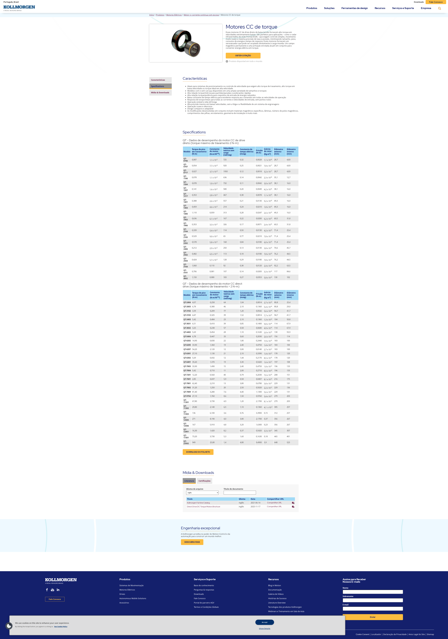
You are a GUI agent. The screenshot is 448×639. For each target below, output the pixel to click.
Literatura (189, 481)
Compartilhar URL (274, 503)
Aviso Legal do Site (417, 634)
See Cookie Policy (60, 626)
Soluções (329, 8)
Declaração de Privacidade (395, 634)
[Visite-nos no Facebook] (47, 590)
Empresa (426, 8)
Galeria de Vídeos (276, 594)
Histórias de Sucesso (277, 598)
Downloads (419, 2)
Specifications (157, 86)
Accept (265, 622)
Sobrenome (348, 596)
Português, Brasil (11, 2)
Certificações (204, 481)
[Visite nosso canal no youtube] (52, 590)
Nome (345, 588)
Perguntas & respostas (204, 589)
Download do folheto (198, 452)
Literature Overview (276, 602)
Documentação (275, 589)
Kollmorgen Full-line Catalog (198, 503)
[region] (177, 625)
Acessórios (124, 602)
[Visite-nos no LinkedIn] (59, 590)
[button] (9, 626)
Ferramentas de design (354, 8)
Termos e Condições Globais (206, 607)
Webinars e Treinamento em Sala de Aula (286, 611)
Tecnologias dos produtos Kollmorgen (285, 607)
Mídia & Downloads (160, 92)
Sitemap (430, 634)
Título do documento (233, 489)
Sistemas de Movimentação (131, 585)
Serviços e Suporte (403, 8)
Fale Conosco (436, 2)
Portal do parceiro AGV (204, 602)
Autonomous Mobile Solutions (132, 598)
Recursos (380, 8)
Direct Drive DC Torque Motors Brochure (203, 506)
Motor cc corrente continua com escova (201, 15)
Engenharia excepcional (200, 527)
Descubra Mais (192, 542)
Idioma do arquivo (194, 489)
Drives (122, 594)
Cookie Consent (362, 634)
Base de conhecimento (204, 585)
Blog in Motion (274, 585)
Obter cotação (243, 55)
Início (151, 15)
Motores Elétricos (174, 15)
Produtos (311, 8)
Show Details (264, 628)
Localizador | (377, 634)
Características (158, 80)
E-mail (345, 604)
